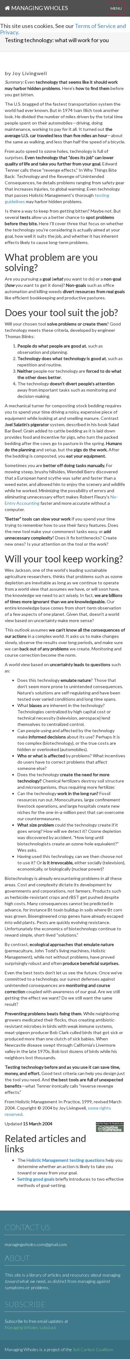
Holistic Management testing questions (66, 1160)
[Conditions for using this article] (110, 1126)
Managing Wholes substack (30, 1327)
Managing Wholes (39, 7)
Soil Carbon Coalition (93, 1349)
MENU (116, 8)
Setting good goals (36, 1179)
